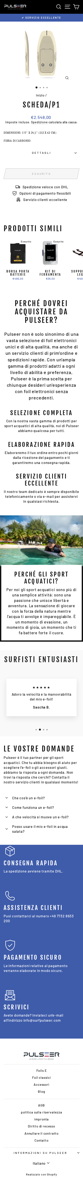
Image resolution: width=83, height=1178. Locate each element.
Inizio (40, 95)
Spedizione (39, 122)
